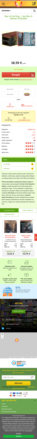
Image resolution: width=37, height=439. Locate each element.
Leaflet (12, 357)
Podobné (18, 168)
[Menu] (3, 3)
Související (18, 164)
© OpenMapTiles (18, 357)
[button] (16, 340)
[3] (30, 143)
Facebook (4, 406)
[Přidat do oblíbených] (16, 220)
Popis (5, 160)
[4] (30, 146)
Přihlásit (19, 383)
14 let (33, 135)
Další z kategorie (28, 210)
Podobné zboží (9, 214)
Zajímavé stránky (7, 409)
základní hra (31, 129)
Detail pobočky (18, 311)
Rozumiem (18, 436)
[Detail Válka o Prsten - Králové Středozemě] (26, 226)
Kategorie (5, 11)
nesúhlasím (18, 433)
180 (34, 137)
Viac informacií (28, 430)
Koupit (16, 74)
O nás (3, 404)
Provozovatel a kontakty (9, 411)
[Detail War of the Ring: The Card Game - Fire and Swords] (10, 226)
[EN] (34, 140)
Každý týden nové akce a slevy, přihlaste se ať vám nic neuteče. (18, 371)
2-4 (34, 132)
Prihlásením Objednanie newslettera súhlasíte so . (18, 387)
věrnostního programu (26, 79)
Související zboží (9, 210)
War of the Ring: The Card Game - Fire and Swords (10, 237)
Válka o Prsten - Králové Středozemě (26, 237)
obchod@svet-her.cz (24, 120)
